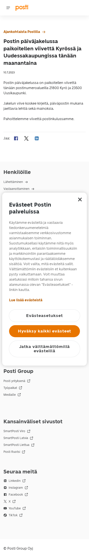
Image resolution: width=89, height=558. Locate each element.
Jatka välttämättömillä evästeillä (44, 348)
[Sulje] (80, 199)
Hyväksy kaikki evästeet (44, 331)
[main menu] (8, 7)
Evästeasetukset (44, 315)
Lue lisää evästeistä (25, 300)
